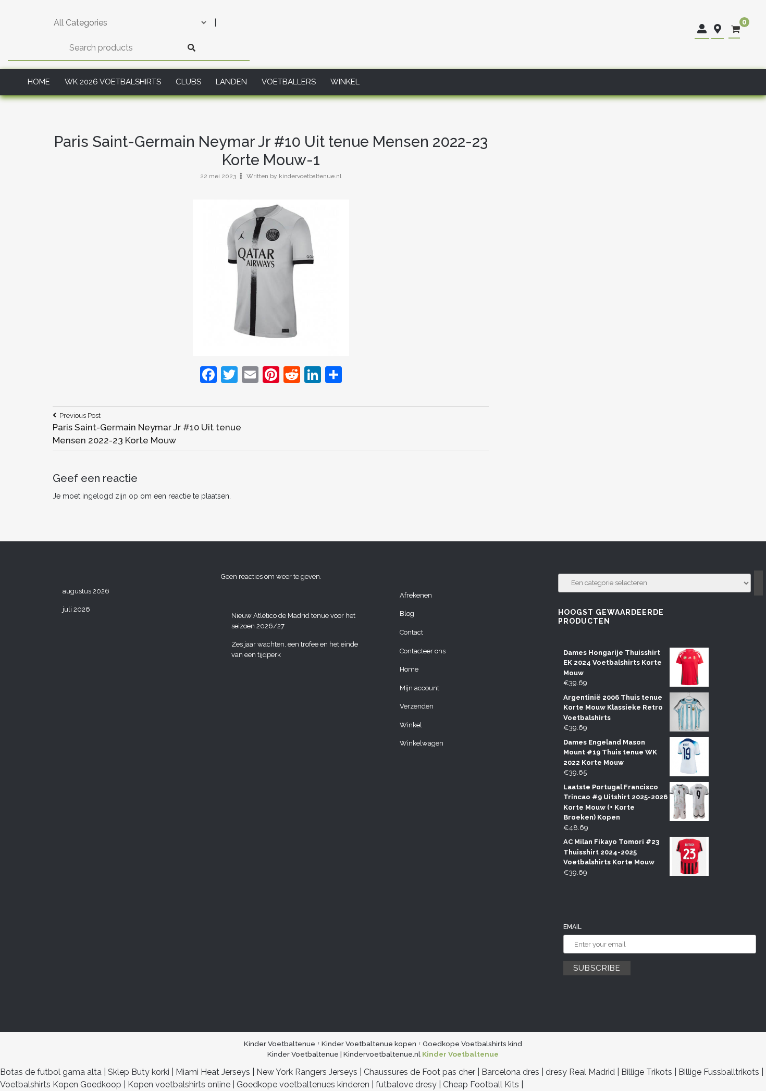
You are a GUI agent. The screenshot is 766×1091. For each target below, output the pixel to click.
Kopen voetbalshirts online (179, 1084)
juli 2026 (76, 609)
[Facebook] (208, 376)
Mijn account (419, 688)
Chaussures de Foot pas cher (419, 1072)
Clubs (188, 81)
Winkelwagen (421, 743)
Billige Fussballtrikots (718, 1072)
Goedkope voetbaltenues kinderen (303, 1084)
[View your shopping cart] (735, 29)
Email (572, 927)
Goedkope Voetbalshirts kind (472, 1043)
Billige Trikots (646, 1072)
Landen (231, 81)
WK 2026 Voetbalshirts (113, 81)
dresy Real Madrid (580, 1072)
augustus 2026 (86, 591)
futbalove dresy (406, 1084)
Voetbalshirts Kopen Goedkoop (60, 1084)
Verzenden (417, 706)
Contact (411, 632)
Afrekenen (416, 595)
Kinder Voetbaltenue (279, 1043)
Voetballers (289, 81)
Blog (407, 613)
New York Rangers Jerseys (306, 1072)
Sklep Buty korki (138, 1072)
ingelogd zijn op (110, 496)
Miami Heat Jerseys (213, 1072)
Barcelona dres (510, 1072)
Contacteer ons (423, 651)
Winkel (345, 81)
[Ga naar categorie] (758, 583)
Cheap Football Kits (481, 1084)
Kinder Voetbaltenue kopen (369, 1043)
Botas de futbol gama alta (51, 1072)
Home (39, 81)
